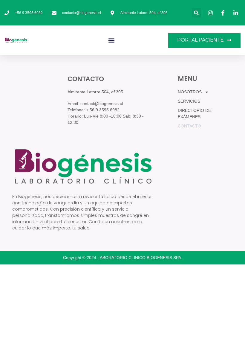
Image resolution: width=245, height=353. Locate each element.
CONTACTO (189, 126)
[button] (196, 12)
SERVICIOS (189, 101)
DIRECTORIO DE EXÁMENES (194, 113)
